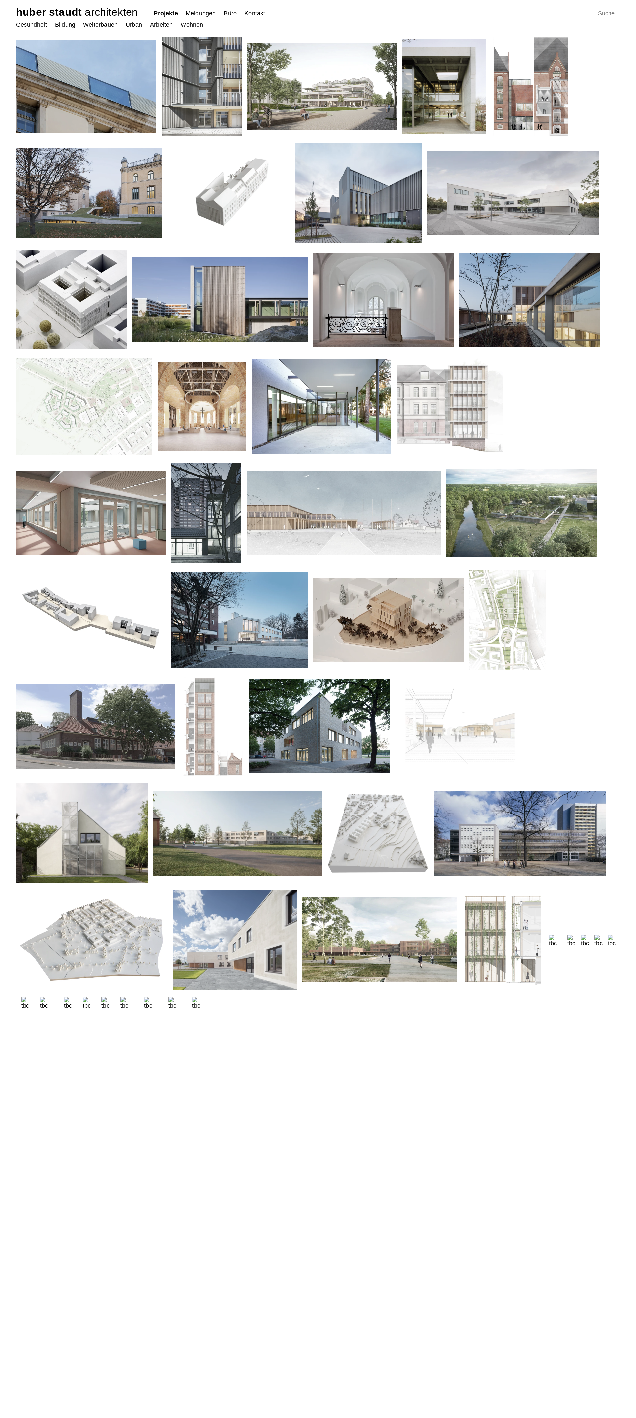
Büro (230, 13)
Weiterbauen (100, 24)
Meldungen (201, 13)
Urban (134, 24)
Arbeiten (161, 24)
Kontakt (254, 13)
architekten (77, 12)
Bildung (65, 24)
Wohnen (192, 24)
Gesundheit (31, 24)
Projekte (166, 13)
